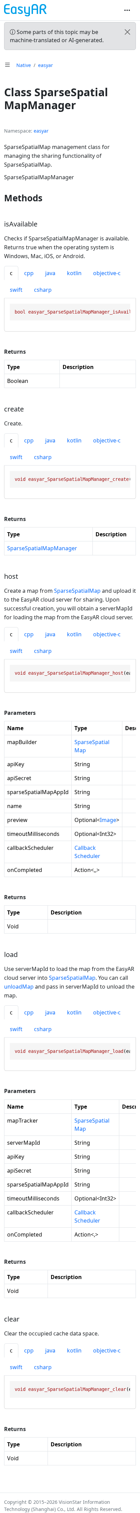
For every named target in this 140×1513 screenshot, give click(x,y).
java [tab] (50, 273)
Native (23, 65)
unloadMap (19, 986)
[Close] (127, 31)
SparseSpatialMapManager (42, 548)
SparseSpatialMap (77, 590)
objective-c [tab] (107, 273)
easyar (45, 65)
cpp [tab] (29, 273)
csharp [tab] (43, 289)
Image (108, 820)
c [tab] (11, 273)
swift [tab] (16, 289)
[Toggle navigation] (127, 10)
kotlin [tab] (74, 273)
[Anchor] (48, 198)
